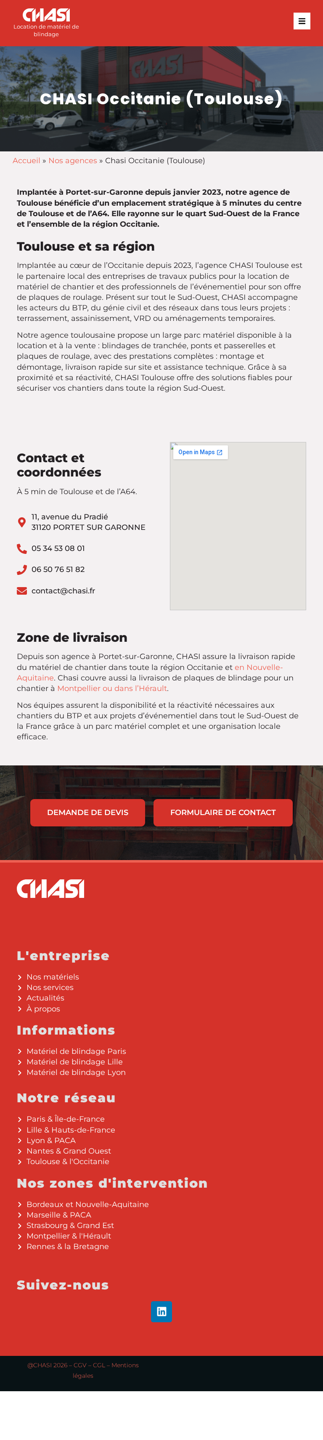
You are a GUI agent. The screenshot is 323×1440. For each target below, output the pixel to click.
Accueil (26, 160)
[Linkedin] (161, 1311)
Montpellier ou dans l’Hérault (112, 688)
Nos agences (72, 160)
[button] (302, 21)
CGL (99, 1365)
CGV (80, 1365)
